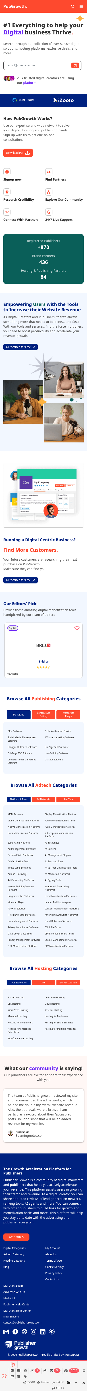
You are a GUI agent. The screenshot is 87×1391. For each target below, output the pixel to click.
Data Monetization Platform (23, 833)
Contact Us (52, 1279)
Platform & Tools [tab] (18, 799)
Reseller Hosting (53, 1010)
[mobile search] (73, 6)
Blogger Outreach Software (22, 747)
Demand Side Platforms (20, 855)
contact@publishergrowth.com (22, 1322)
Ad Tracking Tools (54, 861)
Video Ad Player (16, 902)
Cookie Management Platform (61, 939)
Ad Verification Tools (19, 861)
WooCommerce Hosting (20, 1038)
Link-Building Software (56, 753)
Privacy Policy (53, 1273)
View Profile (12, 673)
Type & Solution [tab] (18, 982)
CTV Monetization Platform (59, 946)
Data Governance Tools (20, 933)
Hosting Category (14, 1261)
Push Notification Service (58, 731)
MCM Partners (15, 814)
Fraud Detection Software (58, 921)
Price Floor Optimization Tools (61, 867)
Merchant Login (13, 1286)
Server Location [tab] (68, 982)
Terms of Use (53, 1261)
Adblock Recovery (17, 873)
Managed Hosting (17, 1016)
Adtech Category (13, 1254)
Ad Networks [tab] (43, 799)
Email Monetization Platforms (61, 896)
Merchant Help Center (17, 1311)
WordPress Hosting (18, 1010)
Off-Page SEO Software (20, 753)
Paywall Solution (16, 908)
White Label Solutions (19, 867)
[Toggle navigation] (81, 6)
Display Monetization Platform (61, 814)
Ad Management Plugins (58, 855)
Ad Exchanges (52, 842)
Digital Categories (14, 1248)
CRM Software (15, 731)
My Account (52, 1248)
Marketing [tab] (18, 714)
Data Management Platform (23, 921)
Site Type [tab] (68, 799)
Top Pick (13, 628)
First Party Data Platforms (21, 914)
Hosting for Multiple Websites (61, 1028)
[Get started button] (75, 65)
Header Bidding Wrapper (58, 902)
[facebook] (6, 1331)
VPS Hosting (14, 1003)
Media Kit (9, 1298)
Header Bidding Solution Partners (21, 888)
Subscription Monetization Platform (59, 834)
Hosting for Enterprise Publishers (19, 1030)
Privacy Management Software (24, 939)
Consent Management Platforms (62, 908)
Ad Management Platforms (22, 848)
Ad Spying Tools (53, 880)
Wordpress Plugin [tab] (68, 714)
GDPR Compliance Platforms (60, 933)
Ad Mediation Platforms (57, 873)
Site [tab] (43, 982)
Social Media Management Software (22, 739)
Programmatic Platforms (21, 896)
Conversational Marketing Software (21, 761)
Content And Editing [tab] (43, 714)
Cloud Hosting (52, 1003)
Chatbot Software (54, 759)
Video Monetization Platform (23, 820)
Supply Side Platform (19, 842)
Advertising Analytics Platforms (61, 914)
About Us (51, 1254)
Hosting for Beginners (56, 1016)
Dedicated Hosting (54, 997)
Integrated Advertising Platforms (57, 888)
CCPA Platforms (53, 927)
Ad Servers (50, 848)
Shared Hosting (16, 997)
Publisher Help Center (17, 1304)
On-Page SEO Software (57, 747)
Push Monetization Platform (60, 826)
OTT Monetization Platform (22, 946)
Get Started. (16, 1237)
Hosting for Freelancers (20, 1022)
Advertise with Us (14, 1292)
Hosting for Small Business (59, 1022)
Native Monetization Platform (24, 826)
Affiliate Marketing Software (60, 737)
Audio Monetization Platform (60, 820)
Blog (6, 1267)
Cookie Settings (54, 1267)
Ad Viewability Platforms (21, 880)
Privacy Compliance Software (23, 927)
